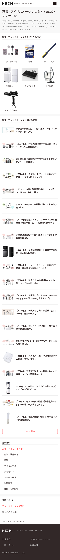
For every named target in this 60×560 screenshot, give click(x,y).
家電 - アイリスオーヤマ (13, 448)
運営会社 (34, 545)
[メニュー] (55, 3)
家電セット (9, 471)
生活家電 (8, 483)
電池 (6, 460)
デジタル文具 (10, 466)
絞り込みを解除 (9, 511)
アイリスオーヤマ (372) (13, 506)
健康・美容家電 (11, 489)
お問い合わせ (8, 545)
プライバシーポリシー (40, 539)
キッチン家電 (10, 477)
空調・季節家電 (11, 454)
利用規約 (6, 539)
